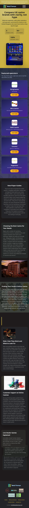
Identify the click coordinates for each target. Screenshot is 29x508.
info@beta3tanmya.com (16, 505)
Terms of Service (13, 499)
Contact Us (18, 502)
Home (6, 499)
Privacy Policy (21, 499)
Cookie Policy (11, 502)
